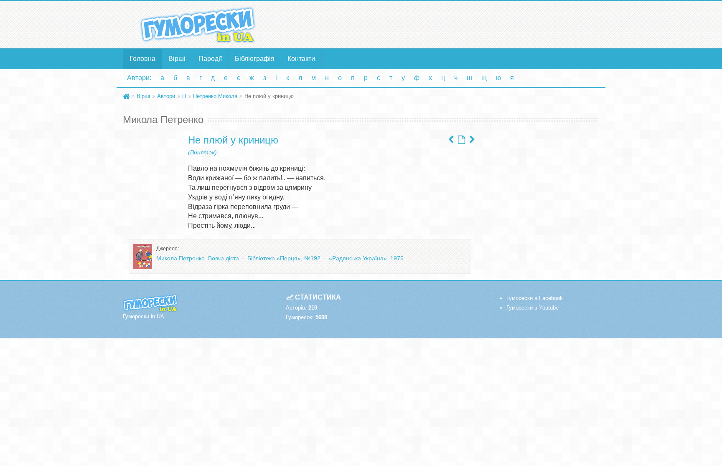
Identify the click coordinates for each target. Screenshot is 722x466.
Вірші (177, 58)
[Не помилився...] (472, 139)
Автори (166, 96)
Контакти (301, 58)
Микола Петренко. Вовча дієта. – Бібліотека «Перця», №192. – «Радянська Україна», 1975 (280, 258)
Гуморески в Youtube (532, 308)
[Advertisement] (442, 24)
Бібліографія (255, 58)
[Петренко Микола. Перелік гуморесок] (461, 139)
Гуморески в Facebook (534, 298)
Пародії (210, 58)
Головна (142, 58)
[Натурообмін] (451, 139)
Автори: (139, 77)
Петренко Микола (215, 96)
